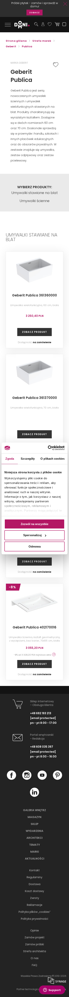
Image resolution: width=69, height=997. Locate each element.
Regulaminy (34, 877)
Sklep (35, 824)
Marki (34, 852)
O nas (35, 958)
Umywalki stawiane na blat (34, 193)
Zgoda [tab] (9, 458)
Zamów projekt (34, 937)
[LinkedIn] (34, 796)
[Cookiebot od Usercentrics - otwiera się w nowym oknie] (49, 447)
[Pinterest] (57, 779)
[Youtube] (42, 779)
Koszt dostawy (34, 891)
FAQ (34, 965)
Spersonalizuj (32, 535)
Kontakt (34, 870)
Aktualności (34, 859)
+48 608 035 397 (41, 747)
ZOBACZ (34, 12)
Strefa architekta (34, 951)
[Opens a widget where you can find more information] (52, 990)
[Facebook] (11, 779)
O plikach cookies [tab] (52, 458)
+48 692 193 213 (40, 713)
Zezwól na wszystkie (34, 523)
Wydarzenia (34, 831)
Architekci (34, 838)
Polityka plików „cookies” (34, 912)
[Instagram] (26, 779)
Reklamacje (34, 905)
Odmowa (35, 546)
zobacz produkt (34, 332)
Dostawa (34, 884)
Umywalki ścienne (34, 201)
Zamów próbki (34, 944)
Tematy (34, 845)
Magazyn (34, 817)
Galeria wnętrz (34, 810)
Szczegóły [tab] (28, 458)
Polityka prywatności (34, 919)
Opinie (34, 930)
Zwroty (34, 898)
